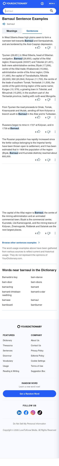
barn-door (7, 282)
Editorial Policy (37, 355)
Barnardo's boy (9, 277)
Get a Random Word (29, 393)
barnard (35, 286)
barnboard (7, 304)
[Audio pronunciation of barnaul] (4, 24)
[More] (55, 47)
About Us (35, 340)
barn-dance (37, 277)
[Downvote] (48, 48)
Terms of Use (37, 365)
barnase (6, 300)
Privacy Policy (37, 350)
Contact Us (36, 345)
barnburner (36, 304)
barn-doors (36, 282)
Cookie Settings (38, 360)
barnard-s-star (38, 291)
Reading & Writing (11, 371)
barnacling (7, 286)
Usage (6, 365)
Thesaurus (8, 345)
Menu (52, 3)
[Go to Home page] (15, 3)
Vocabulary (8, 360)
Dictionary (7, 340)
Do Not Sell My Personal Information (29, 423)
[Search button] (51, 10)
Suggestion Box (38, 371)
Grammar (7, 355)
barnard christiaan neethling (11, 293)
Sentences (32, 30)
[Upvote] (38, 48)
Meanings (12, 30)
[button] (42, 3)
